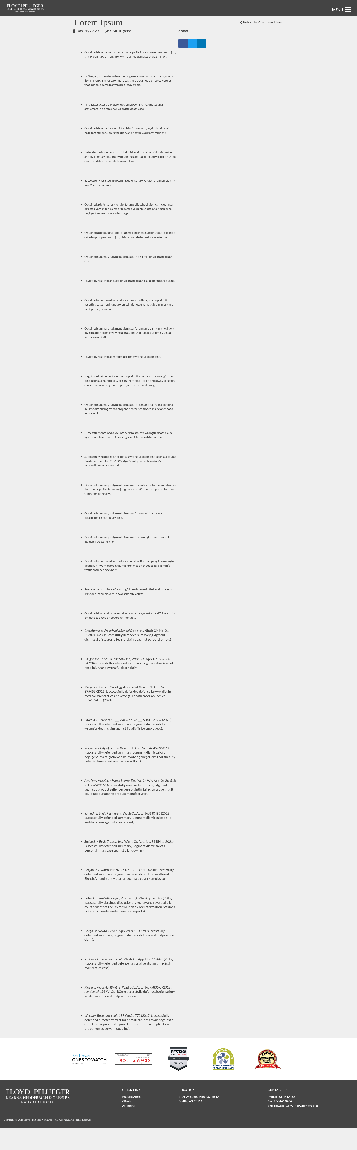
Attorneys (128, 1105)
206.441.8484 (283, 1101)
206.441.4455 (286, 1096)
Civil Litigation (121, 31)
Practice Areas (131, 1096)
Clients (126, 1101)
